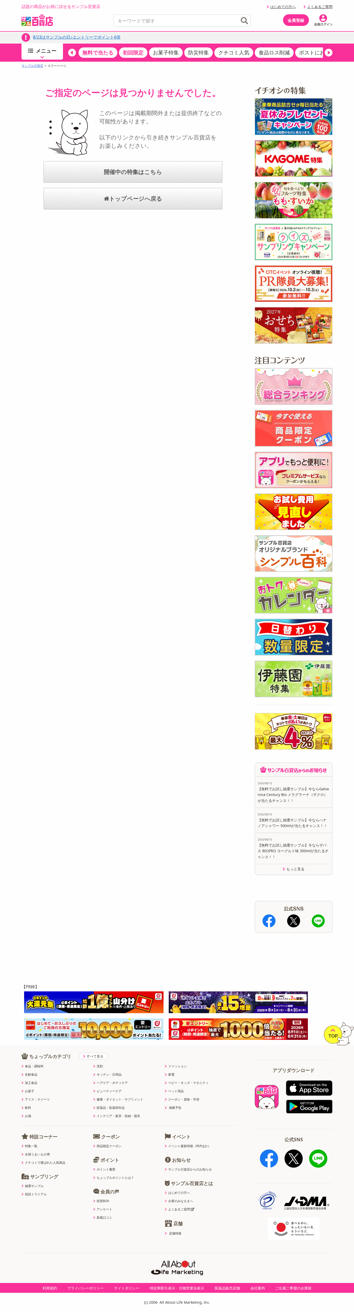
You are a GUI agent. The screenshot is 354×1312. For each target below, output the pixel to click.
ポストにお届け (317, 52)
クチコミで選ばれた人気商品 (45, 1162)
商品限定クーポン (109, 1146)
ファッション (177, 1066)
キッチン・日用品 (109, 1074)
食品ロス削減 (274, 52)
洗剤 (100, 1066)
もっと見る (295, 869)
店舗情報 (175, 1233)
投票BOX (103, 1201)
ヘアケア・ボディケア (112, 1082)
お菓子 (29, 1091)
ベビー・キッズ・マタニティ (188, 1082)
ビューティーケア (109, 1091)
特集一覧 (31, 1146)
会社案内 (257, 1288)
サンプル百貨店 (32, 65)
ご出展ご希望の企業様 (293, 1288)
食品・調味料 (34, 1066)
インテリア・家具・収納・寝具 (118, 1116)
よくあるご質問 (319, 6)
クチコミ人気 (233, 52)
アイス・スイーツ (37, 1099)
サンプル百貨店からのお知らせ (190, 1169)
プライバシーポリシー (85, 1288)
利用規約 (50, 1288)
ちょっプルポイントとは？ (115, 1177)
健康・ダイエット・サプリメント (120, 1099)
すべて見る (95, 1056)
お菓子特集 (166, 52)
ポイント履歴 (106, 1169)
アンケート (104, 1209)
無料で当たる (98, 52)
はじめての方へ (283, 6)
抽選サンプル (34, 1186)
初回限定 (133, 52)
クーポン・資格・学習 (183, 1099)
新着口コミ (104, 1217)
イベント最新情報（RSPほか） (189, 1146)
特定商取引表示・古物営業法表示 (177, 1288)
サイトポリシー (126, 1288)
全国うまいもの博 (37, 1154)
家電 (171, 1074)
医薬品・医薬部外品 (111, 1107)
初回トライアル (36, 1194)
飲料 (28, 1107)
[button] (72, 53)
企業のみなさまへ (180, 1201)
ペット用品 (176, 1091)
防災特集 (198, 52)
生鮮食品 (31, 1074)
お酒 (28, 1116)
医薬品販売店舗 (227, 1288)
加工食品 (31, 1082)
